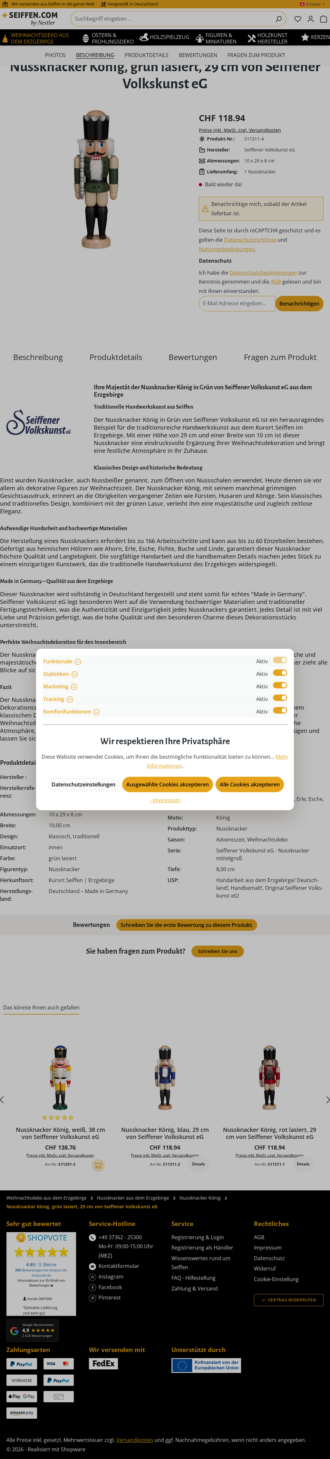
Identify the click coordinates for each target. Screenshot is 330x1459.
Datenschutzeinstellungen (83, 784)
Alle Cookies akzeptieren (250, 784)
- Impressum (165, 800)
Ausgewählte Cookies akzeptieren (167, 784)
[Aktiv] (280, 660)
